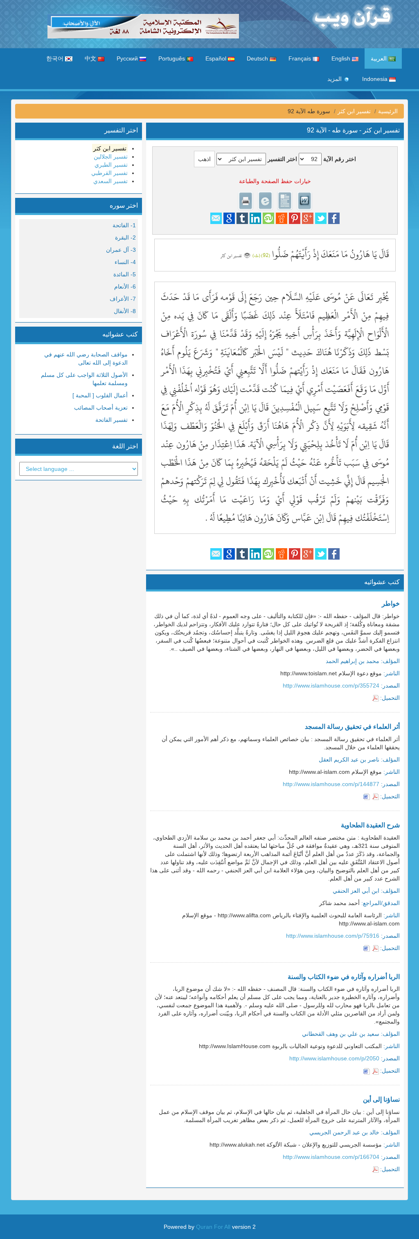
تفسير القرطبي (109, 173)
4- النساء (125, 262)
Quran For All (213, 1226)
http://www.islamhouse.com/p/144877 (331, 784)
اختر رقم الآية (339, 159)
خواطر (391, 603)
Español (216, 58)
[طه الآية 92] (247, 254)
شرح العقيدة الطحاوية (370, 825)
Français (300, 58)
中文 (91, 58)
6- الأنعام (125, 286)
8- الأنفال (125, 311)
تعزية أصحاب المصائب (101, 407)
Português (172, 58)
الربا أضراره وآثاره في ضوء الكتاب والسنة (344, 976)
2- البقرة (125, 237)
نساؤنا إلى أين (381, 1099)
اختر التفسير (282, 159)
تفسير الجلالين (111, 156)
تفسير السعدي (110, 181)
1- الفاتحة (124, 225)
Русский (128, 58)
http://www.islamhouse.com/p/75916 (332, 935)
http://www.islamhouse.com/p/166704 (331, 1157)
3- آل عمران (121, 249)
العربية (379, 58)
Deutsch (258, 58)
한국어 (55, 58)
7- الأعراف (123, 299)
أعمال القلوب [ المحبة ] (100, 395)
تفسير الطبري (111, 164)
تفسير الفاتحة (111, 420)
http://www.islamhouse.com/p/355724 (331, 685)
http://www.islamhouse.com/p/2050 (334, 1058)
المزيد (335, 79)
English (341, 58)
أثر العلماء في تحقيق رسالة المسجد (352, 726)
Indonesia (375, 79)
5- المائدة (124, 274)
